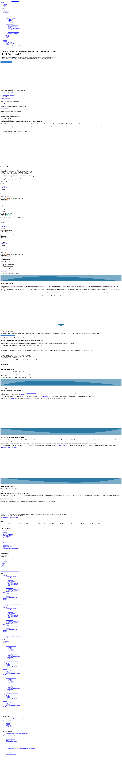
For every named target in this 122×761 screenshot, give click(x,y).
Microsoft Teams (11, 613)
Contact (2, 2)
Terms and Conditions (14, 571)
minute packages (80, 439)
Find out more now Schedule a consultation (9, 517)
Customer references (10, 633)
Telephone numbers (9, 614)
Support (4, 5)
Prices (4, 624)
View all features (4, 271)
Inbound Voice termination (13, 622)
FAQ (4, 547)
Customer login (6, 545)
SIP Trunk (5, 532)
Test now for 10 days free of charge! (8, 335)
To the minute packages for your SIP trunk (9, 447)
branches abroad (14, 398)
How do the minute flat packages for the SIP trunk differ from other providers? (15, 493)
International (3, 566)
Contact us (8, 635)
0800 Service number (7, 535)
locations (22, 394)
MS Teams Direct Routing (8, 534)
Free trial (5, 4)
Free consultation (4, 561)
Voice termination (6, 536)
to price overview (4, 187)
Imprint (8, 571)
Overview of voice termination (9, 750)
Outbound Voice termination (14, 621)
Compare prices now (5, 60)
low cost (40, 289)
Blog (4, 542)
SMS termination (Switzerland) (12, 623)
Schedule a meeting (15, 1)
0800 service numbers (12, 617)
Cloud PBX (5, 530)
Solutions (5, 630)
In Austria (2, 564)
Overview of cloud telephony (9, 720)
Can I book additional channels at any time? (9, 488)
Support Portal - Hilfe (7, 546)
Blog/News (5, 637)
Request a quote (4, 518)
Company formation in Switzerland (13, 636)
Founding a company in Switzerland (10, 548)
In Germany (3, 563)
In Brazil (2, 565)
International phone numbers (14, 618)
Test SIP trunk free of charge (6, 62)
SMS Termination (6, 537)
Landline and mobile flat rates (11, 629)
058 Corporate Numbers (13, 616)
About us (5, 631)
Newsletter (5, 543)
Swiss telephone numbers (13, 615)
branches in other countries (43, 396)
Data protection (4, 571)
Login (4, 6)
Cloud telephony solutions (11, 608)
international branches (31, 393)
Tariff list (7, 625)
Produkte (5, 607)
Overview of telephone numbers (9, 735)
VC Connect (5, 533)
